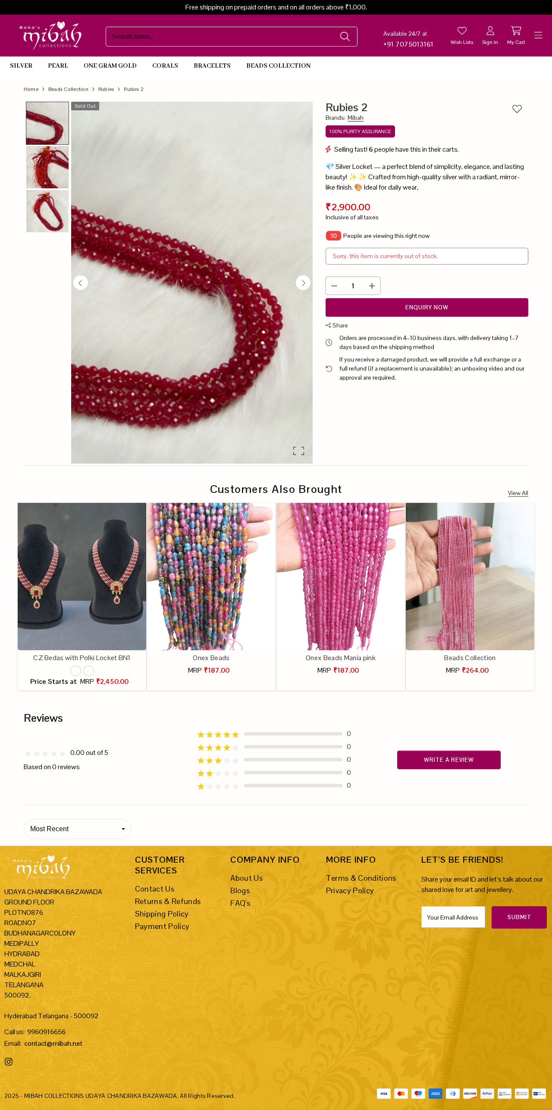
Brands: (345, 118)
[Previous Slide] (80, 282)
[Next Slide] (303, 282)
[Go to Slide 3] (47, 211)
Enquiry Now (426, 307)
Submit (519, 917)
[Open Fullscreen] (299, 451)
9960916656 (46, 1031)
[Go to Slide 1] (47, 123)
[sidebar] (538, 35)
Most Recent (49, 828)
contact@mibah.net (53, 1043)
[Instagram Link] (9, 1061)
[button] (192, 283)
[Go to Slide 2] (47, 167)
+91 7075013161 (408, 44)
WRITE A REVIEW (449, 760)
